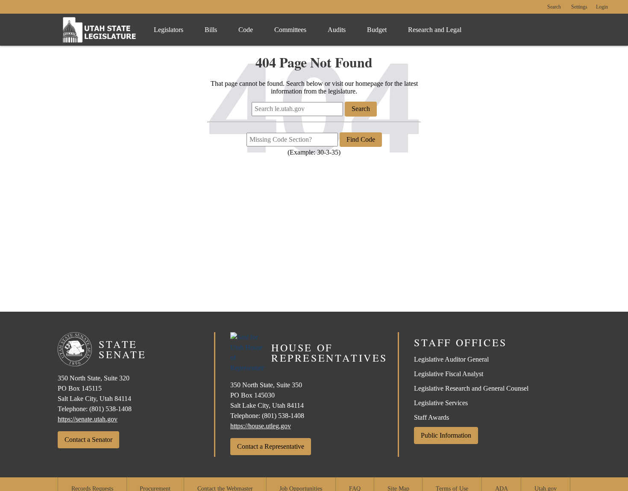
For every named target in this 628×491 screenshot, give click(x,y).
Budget (377, 29)
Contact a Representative (270, 446)
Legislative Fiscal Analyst (448, 373)
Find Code (360, 139)
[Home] (99, 30)
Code (245, 29)
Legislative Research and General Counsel (471, 388)
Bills (211, 29)
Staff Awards (431, 417)
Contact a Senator (88, 439)
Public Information (446, 435)
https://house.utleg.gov (260, 426)
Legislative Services (441, 402)
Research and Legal (434, 29)
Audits (337, 29)
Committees (290, 29)
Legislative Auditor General (451, 359)
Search (554, 7)
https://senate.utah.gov (87, 419)
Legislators (168, 29)
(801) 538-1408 (110, 408)
